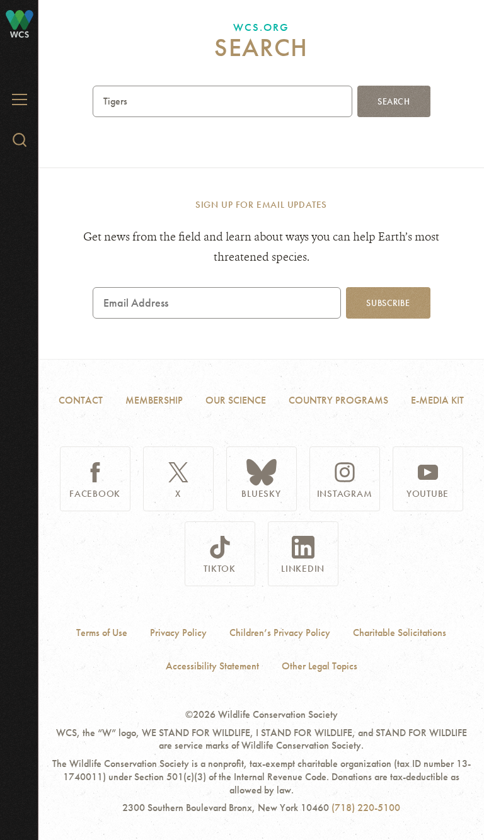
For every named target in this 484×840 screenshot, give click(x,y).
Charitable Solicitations (399, 633)
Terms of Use (101, 633)
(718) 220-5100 (365, 808)
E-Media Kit (437, 400)
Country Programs (338, 400)
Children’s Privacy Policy (279, 633)
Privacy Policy (178, 633)
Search (393, 101)
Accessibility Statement (212, 666)
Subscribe (388, 303)
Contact (81, 400)
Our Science (235, 400)
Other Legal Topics (319, 666)
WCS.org (261, 27)
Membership (154, 400)
